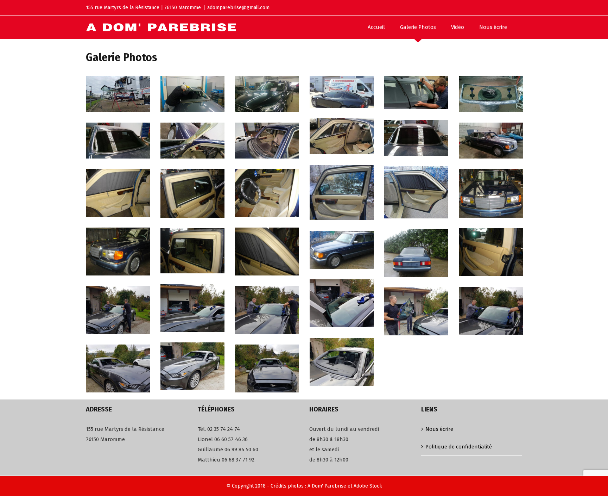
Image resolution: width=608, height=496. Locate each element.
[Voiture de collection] (491, 193)
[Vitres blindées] (342, 136)
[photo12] (192, 193)
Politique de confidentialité (458, 447)
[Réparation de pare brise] (342, 303)
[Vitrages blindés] (192, 250)
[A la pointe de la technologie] (192, 141)
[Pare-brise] (416, 92)
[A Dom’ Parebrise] (118, 94)
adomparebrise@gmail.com (238, 8)
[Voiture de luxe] (416, 138)
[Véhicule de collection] (491, 141)
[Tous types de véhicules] (118, 193)
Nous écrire (439, 429)
